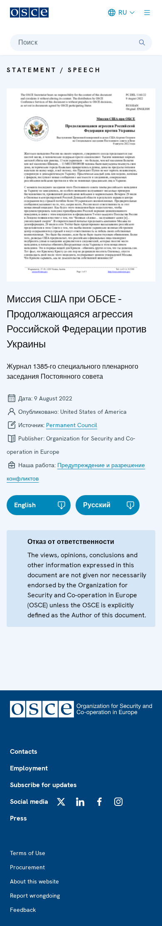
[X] (61, 801)
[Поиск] (142, 42)
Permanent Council (71, 425)
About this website (34, 881)
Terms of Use (27, 853)
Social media (29, 801)
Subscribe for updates (43, 784)
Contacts (23, 751)
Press (18, 818)
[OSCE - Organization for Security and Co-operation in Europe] (29, 13)
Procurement (27, 867)
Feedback (23, 909)
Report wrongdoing (35, 895)
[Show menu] (147, 12)
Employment (29, 768)
